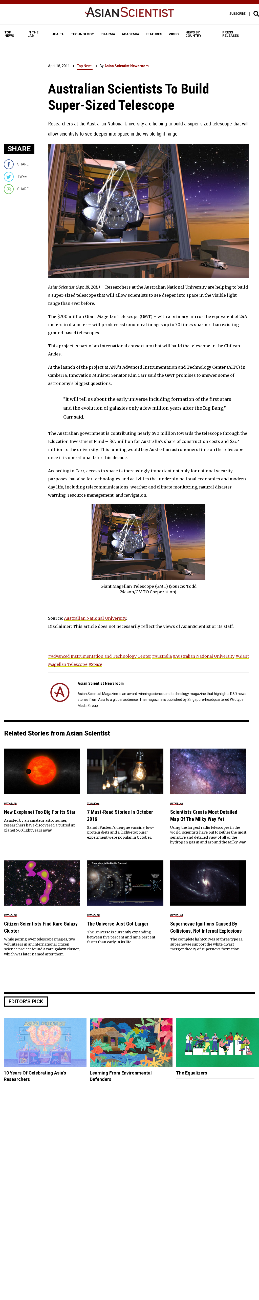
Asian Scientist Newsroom (126, 66)
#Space (95, 664)
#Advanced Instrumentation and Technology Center (99, 656)
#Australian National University (203, 656)
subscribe (237, 13)
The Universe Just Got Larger (117, 924)
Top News (85, 66)
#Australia (162, 656)
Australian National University (95, 618)
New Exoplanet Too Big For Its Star (40, 812)
